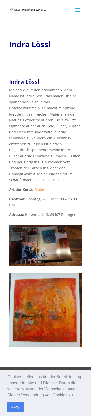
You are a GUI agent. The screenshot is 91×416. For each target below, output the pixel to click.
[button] (75, 395)
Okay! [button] (16, 407)
